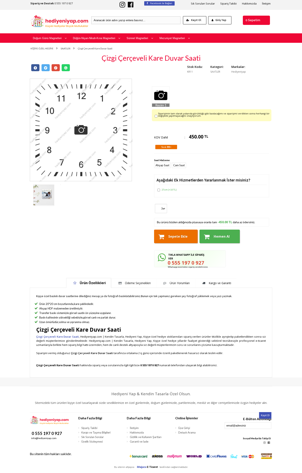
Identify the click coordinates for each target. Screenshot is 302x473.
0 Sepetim (253, 20)
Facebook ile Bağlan (161, 3)
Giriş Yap (220, 20)
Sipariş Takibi (228, 3)
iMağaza (141, 467)
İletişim (266, 3)
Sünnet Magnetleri (137, 38)
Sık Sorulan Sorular (203, 3)
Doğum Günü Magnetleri (47, 38)
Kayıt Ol (196, 20)
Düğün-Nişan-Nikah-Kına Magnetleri (94, 38)
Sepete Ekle (178, 236)
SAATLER (65, 48)
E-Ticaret (152, 467)
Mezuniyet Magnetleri (172, 38)
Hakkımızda (249, 3)
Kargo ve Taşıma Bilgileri (96, 432)
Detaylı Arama (187, 432)
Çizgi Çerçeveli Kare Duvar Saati (95, 48)
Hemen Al (222, 236)
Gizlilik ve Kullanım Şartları (145, 437)
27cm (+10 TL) (169, 189)
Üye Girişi (184, 428)
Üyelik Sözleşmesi (92, 441)
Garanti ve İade (139, 441)
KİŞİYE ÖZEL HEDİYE (42, 48)
